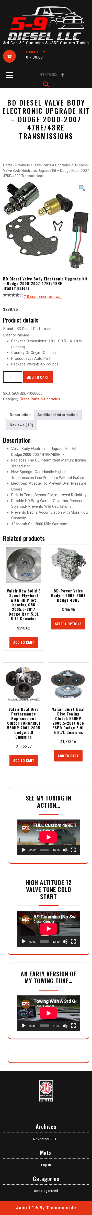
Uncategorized (46, 1191)
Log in (46, 1165)
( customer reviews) (43, 296)
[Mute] (65, 850)
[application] (48, 837)
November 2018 (46, 1139)
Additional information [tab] (57, 414)
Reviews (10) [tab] (21, 425)
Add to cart (38, 377)
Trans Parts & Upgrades (52, 165)
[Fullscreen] (73, 850)
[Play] (23, 850)
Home (7, 165)
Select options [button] (68, 623)
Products (22, 165)
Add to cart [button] (23, 642)
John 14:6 (27, 1207)
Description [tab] (20, 414)
